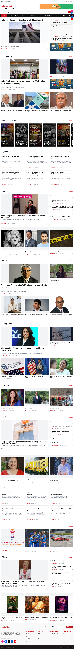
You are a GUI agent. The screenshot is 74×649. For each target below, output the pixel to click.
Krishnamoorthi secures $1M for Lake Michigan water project (62, 217)
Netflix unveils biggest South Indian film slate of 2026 (62, 578)
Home (4, 15)
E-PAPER (4, 12)
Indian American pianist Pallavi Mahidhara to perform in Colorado (61, 573)
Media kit (39, 636)
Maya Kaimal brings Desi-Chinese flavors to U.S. (62, 426)
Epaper (64, 633)
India (16, 15)
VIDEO (10, 12)
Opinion (40, 15)
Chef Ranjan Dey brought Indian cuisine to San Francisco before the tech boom (61, 443)
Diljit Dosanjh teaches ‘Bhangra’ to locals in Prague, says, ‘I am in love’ (61, 584)
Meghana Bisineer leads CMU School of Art (60, 22)
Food (64, 15)
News (10, 15)
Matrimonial (28, 638)
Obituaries (28, 641)
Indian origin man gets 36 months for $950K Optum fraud (61, 201)
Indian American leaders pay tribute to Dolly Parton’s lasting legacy (62, 39)
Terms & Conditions (54, 633)
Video (64, 635)
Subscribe (70, 12)
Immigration (48, 15)
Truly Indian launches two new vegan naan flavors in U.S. (62, 421)
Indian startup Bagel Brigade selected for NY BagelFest (61, 432)
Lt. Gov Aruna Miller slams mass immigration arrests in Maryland (62, 35)
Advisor (39, 638)
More (69, 15)
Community (24, 15)
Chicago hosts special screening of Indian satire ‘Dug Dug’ (62, 567)
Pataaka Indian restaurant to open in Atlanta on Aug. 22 (62, 437)
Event (27, 635)
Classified (28, 633)
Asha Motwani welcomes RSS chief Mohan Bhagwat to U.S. (61, 195)
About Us (39, 633)
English (71, 1)
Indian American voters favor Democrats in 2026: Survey (62, 30)
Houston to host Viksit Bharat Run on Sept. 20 (61, 212)
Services (65, 1)
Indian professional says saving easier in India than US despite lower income (62, 26)
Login (65, 12)
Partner (39, 635)
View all (70, 56)
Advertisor (40, 640)
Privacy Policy (53, 635)
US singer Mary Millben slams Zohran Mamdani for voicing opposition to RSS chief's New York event (62, 207)
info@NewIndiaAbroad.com (6, 638)
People (32, 15)
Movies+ (57, 15)
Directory (27, 636)
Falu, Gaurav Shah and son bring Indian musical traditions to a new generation (61, 561)
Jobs (27, 640)
